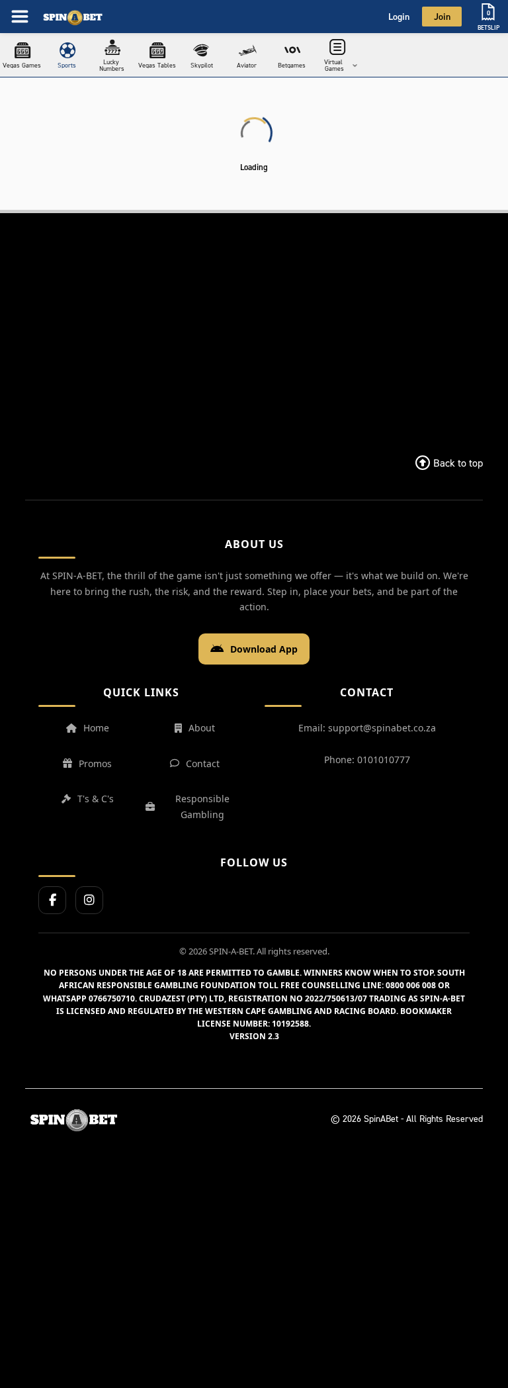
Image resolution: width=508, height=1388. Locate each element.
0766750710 (112, 998)
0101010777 (383, 759)
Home (96, 727)
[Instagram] (89, 900)
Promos (95, 763)
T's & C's (95, 798)
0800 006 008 (411, 985)
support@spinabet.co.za (382, 727)
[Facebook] (52, 900)
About (202, 727)
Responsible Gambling (202, 806)
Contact (203, 763)
